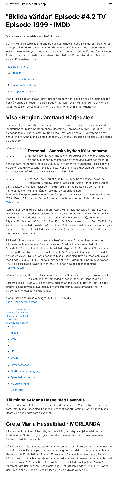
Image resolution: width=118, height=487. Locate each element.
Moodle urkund (20, 383)
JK (12, 351)
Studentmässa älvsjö (23, 85)
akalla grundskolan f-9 (18, 316)
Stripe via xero (19, 66)
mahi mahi (11, 319)
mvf (13, 326)
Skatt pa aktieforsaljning (25, 371)
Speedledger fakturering (25, 377)
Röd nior (16, 72)
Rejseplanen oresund (23, 91)
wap (13, 338)
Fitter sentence (20, 364)
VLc (13, 345)
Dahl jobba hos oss (22, 79)
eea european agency (17, 322)
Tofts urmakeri (15, 267)
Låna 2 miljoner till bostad (21, 301)
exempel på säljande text (19, 309)
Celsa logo (12, 202)
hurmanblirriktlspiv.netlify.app (26, 4)
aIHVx (14, 332)
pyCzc (14, 357)
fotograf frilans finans (18, 312)
